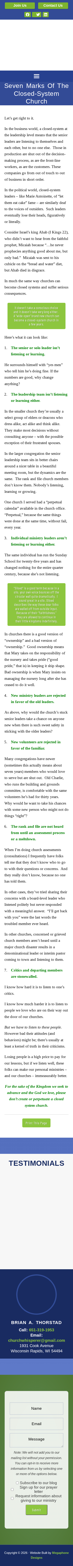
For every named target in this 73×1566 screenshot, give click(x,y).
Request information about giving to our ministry (38, 1498)
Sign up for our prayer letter (38, 1489)
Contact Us (53, 5)
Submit (36, 1510)
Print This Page (36, 1123)
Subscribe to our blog (38, 1483)
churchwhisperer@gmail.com (36, 1340)
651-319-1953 (41, 1330)
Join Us (20, 5)
